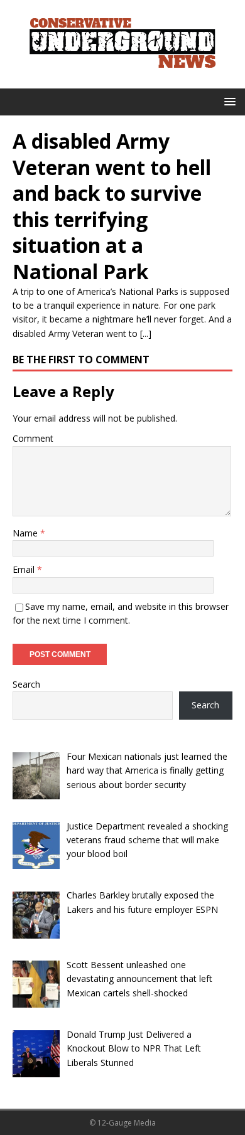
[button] (228, 101)
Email (25, 569)
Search (26, 684)
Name (26, 533)
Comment (33, 438)
